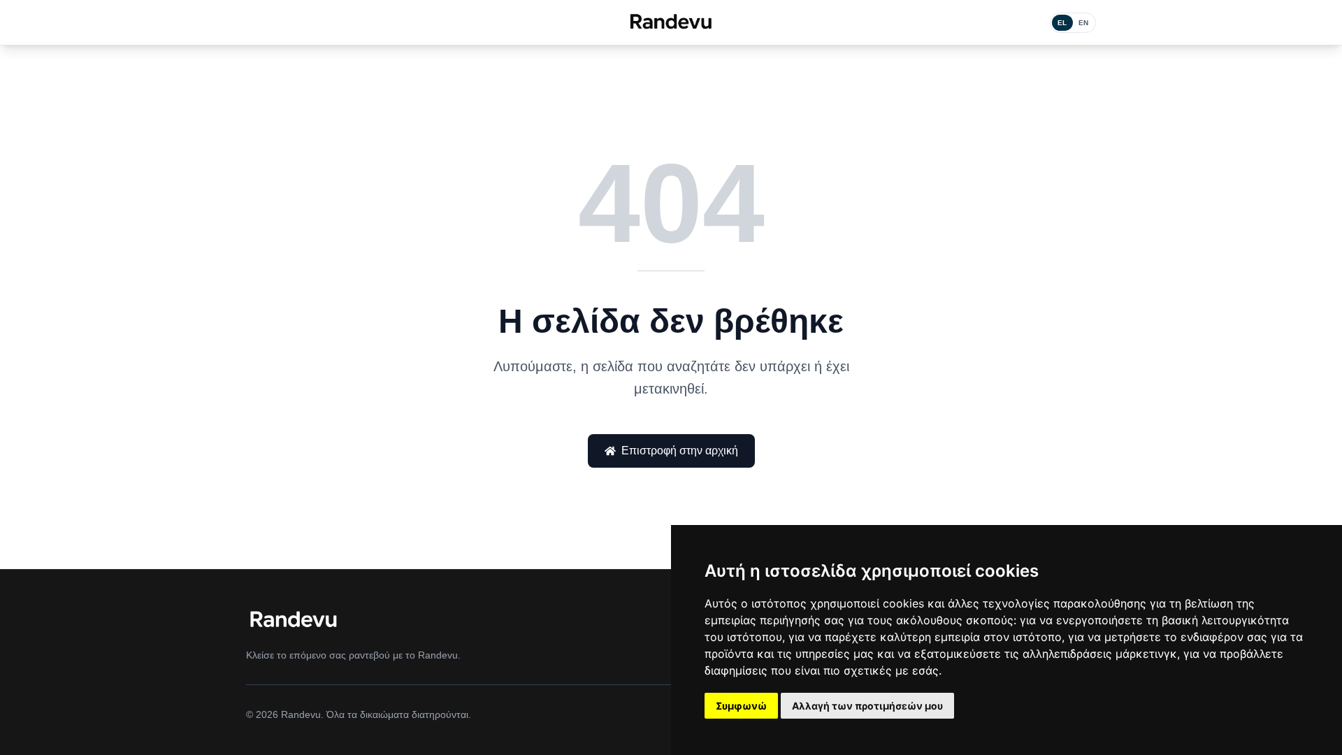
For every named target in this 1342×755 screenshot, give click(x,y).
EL (1062, 23)
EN (1083, 23)
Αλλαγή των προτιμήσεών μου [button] (867, 706)
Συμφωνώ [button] (741, 706)
